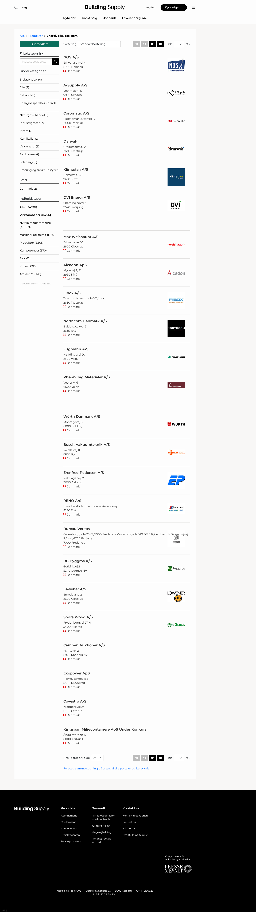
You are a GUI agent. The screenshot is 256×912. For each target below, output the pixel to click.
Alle (22, 35)
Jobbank (109, 18)
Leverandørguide (134, 18)
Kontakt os (129, 822)
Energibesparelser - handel (38, 105)
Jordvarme (29, 154)
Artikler (30, 274)
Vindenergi (29, 146)
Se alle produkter (71, 841)
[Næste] (152, 44)
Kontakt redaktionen (135, 815)
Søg (24, 7)
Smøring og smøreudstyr (39, 170)
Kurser (28, 266)
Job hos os (129, 828)
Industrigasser (32, 123)
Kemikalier (29, 138)
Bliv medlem (39, 44)
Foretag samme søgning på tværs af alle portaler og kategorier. (107, 768)
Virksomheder (35, 215)
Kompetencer (33, 250)
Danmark (29, 188)
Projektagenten (70, 835)
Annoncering (69, 828)
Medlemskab (68, 822)
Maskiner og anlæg (37, 234)
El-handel (28, 95)
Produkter (35, 35)
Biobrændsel (31, 79)
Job (25, 258)
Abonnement (69, 815)
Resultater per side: (77, 758)
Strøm (26, 130)
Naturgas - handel (34, 115)
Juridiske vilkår (101, 825)
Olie (24, 87)
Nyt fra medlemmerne (35, 225)
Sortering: (70, 44)
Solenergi (28, 162)
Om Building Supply (135, 835)
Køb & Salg (89, 18)
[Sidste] (160, 44)
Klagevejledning (101, 832)
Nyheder (69, 18)
